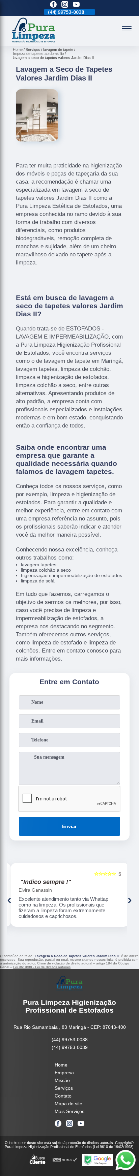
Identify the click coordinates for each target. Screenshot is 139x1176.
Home (61, 1065)
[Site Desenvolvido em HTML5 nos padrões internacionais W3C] (64, 1160)
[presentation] (9, 899)
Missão (62, 1080)
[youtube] (76, 5)
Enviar (69, 826)
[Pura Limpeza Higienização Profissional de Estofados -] (33, 42)
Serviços (64, 1088)
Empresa (64, 1072)
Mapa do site (68, 1103)
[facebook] (53, 5)
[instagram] (64, 5)
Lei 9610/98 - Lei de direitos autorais (42, 967)
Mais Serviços (69, 1111)
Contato (63, 1096)
